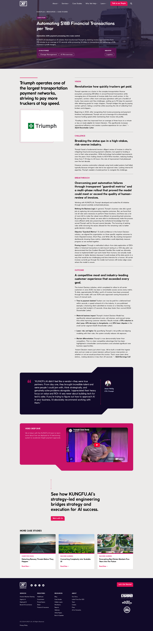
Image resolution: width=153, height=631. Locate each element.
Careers (74, 605)
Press (73, 607)
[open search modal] (131, 3)
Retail (38, 605)
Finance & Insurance (43, 607)
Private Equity (41, 602)
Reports (57, 607)
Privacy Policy (24, 625)
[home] (23, 3)
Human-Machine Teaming (27, 596)
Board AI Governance (26, 605)
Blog (56, 596)
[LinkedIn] (32, 585)
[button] (55, 3)
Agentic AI (23, 599)
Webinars (57, 610)
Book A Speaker (59, 615)
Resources (51, 12)
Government (40, 599)
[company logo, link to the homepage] (23, 585)
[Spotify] (35, 585)
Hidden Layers (59, 602)
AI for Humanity (76, 610)
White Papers (58, 613)
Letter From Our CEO (78, 599)
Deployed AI (23, 602)
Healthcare (40, 596)
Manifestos (58, 605)
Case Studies (77, 3)
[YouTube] (43, 585)
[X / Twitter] (39, 585)
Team (73, 602)
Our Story (75, 596)
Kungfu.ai (41, 12)
